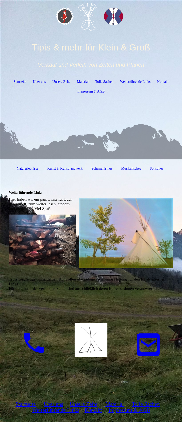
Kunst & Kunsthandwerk (65, 168)
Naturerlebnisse (27, 168)
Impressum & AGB (91, 91)
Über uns (39, 81)
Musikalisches (131, 168)
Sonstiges (156, 168)
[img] (91, 16)
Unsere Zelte (61, 81)
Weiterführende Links (135, 81)
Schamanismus (101, 168)
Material (83, 81)
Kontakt (162, 81)
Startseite (20, 81)
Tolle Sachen (104, 81)
